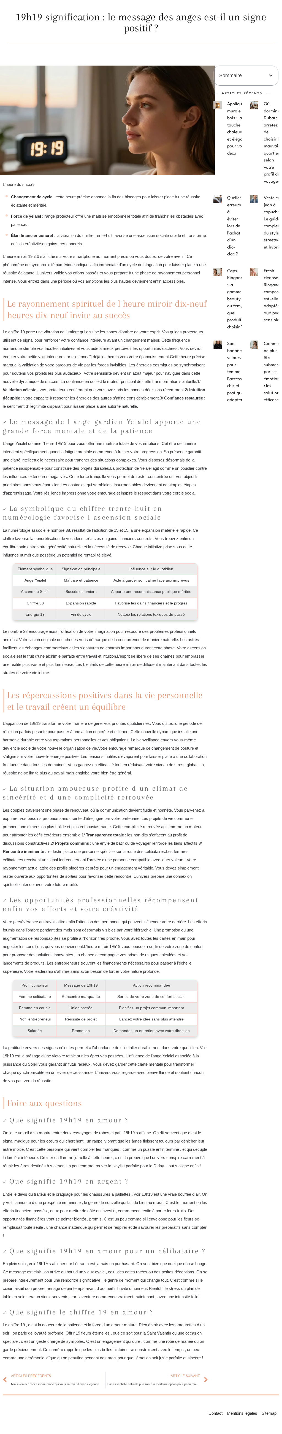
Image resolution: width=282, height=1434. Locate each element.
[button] (271, 76)
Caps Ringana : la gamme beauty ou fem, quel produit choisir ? (235, 299)
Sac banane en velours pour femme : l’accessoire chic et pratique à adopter (238, 372)
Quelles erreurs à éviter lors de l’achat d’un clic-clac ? (234, 226)
